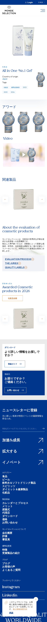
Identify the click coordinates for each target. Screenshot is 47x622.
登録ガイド (12, 364)
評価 (4, 536)
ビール (6, 480)
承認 (11, 612)
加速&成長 (11, 440)
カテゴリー (6, 472)
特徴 (4, 550)
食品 (4, 476)
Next (42, 199)
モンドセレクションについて (14, 529)
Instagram (11, 587)
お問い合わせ (13, 390)
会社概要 (7, 533)
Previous (5, 199)
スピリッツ (8, 486)
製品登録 (6, 499)
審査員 (6, 539)
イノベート (11, 462)
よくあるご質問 (11, 570)
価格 (4, 519)
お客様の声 (8, 567)
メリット (7, 506)
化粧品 (6, 87)
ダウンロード (10, 516)
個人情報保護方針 (20, 609)
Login (30, 2)
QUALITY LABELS (14, 267)
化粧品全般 (12, 298)
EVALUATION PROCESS (18, 259)
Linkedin (9, 595)
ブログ (5, 559)
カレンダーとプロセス (15, 503)
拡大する (9, 451)
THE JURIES (11, 263)
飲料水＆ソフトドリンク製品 (19, 483)
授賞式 (6, 510)
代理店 (6, 513)
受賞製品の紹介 (11, 553)
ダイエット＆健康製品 (15, 489)
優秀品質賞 (6, 546)
